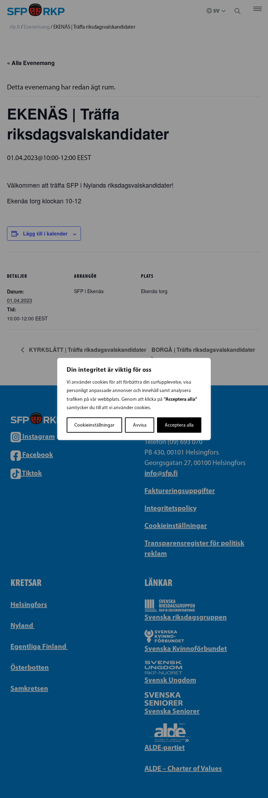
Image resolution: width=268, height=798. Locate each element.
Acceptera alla (179, 425)
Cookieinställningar (94, 425)
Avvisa (140, 425)
